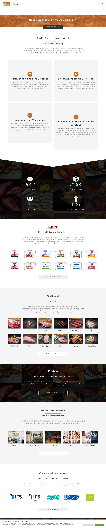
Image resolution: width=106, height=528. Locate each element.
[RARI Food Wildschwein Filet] (76, 323)
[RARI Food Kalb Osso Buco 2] (30, 323)
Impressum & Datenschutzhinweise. (50, 524)
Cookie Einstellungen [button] (88, 524)
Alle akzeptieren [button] (99, 524)
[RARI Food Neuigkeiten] (90, 437)
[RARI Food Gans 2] (76, 339)
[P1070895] (34, 437)
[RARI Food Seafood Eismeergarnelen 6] (14, 339)
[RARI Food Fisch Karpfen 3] (91, 323)
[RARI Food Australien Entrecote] (14, 323)
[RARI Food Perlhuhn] (91, 339)
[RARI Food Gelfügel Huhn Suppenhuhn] (45, 339)
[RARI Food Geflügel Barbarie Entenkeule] (61, 339)
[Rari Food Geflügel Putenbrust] (30, 339)
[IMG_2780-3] (16, 437)
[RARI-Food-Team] (71, 437)
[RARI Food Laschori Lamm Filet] (61, 323)
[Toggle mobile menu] (103, 3)
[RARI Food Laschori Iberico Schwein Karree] (45, 323)
